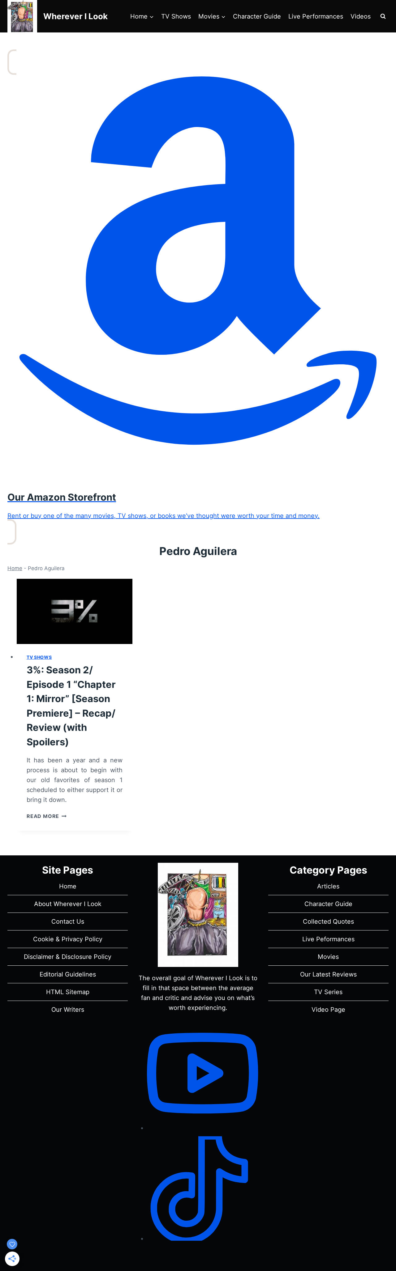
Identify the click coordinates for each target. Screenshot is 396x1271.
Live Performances (315, 16)
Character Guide (257, 16)
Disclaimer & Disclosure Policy (67, 956)
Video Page (328, 1009)
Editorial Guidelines (68, 974)
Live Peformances (328, 939)
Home (14, 568)
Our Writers (67, 1009)
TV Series (328, 992)
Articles (328, 886)
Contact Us (67, 921)
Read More (47, 816)
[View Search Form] (383, 16)
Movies (328, 956)
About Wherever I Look (67, 904)
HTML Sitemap (67, 992)
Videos (361, 16)
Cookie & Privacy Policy (67, 939)
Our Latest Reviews (328, 974)
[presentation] (74, 611)
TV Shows (176, 16)
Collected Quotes (328, 921)
